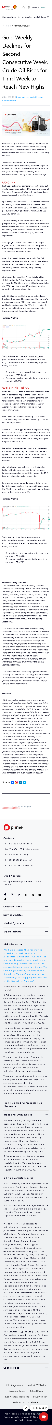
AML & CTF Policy (37, 1385)
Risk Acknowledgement (17, 1396)
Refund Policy (36, 1390)
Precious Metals (9, 100)
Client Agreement (15, 1385)
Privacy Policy (40, 1396)
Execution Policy (17, 1390)
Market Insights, (36, 97)
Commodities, (22, 97)
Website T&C (19, 1402)
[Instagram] (16, 782)
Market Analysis (22, 25)
